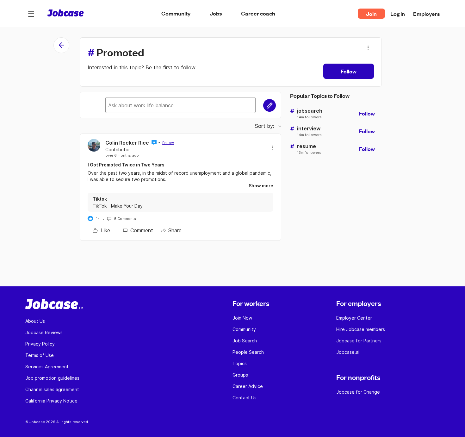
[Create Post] (269, 105)
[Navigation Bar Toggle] (31, 13)
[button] (31, 13)
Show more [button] (261, 185)
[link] (101, 230)
